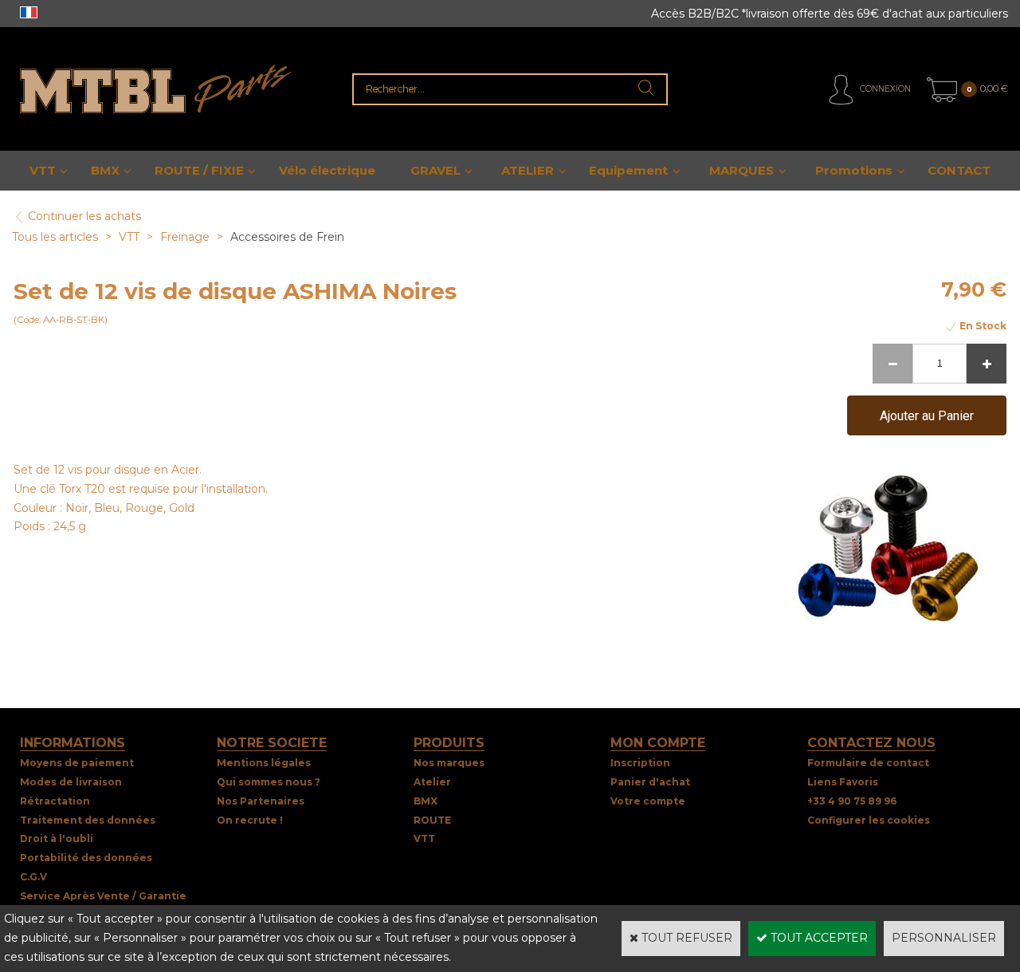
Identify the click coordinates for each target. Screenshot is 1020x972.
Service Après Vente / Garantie (103, 896)
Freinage (186, 237)
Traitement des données (87, 820)
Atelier (432, 782)
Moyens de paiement (77, 763)
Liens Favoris (842, 782)
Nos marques (449, 763)
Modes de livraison (71, 782)
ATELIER (527, 170)
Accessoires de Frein (287, 237)
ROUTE (432, 820)
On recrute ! (250, 820)
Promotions (853, 170)
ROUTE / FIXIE (199, 170)
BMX (105, 170)
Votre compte (647, 801)
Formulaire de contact (868, 763)
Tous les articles (55, 237)
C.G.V (33, 877)
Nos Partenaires (260, 801)
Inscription (640, 763)
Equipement (628, 170)
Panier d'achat (650, 782)
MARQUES (741, 170)
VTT (42, 170)
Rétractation (55, 801)
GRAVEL (435, 170)
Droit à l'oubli (56, 838)
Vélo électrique (327, 170)
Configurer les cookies (868, 820)
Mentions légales (264, 763)
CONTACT (959, 170)
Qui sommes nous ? (268, 782)
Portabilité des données (86, 858)
